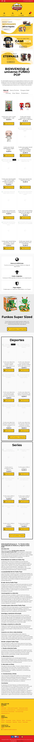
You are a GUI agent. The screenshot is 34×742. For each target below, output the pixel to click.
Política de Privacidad (13, 708)
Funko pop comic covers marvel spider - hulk (9, 117)
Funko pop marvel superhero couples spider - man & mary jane (25, 118)
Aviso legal (3, 708)
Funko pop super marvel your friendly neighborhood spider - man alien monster (25, 149)
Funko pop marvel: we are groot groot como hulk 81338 (25, 243)
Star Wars (16, 93)
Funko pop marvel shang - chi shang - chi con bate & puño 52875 (9, 243)
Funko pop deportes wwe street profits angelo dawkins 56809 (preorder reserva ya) (24, 364)
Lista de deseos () (29, 1)
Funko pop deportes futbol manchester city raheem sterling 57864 (24, 393)
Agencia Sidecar (20, 740)
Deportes (15, 722)
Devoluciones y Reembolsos (7, 711)
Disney (8, 93)
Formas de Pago (19, 711)
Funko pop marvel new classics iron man (25, 179)
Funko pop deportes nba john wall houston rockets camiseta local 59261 (9, 424)
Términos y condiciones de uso (8, 709)
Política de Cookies (23, 708)
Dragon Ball (24, 90)
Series (23, 720)
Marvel (5, 90)
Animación (28, 720)
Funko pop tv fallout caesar (8, 524)
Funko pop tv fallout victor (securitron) (24, 496)
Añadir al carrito (9, 123)
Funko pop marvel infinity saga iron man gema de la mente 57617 (25, 212)
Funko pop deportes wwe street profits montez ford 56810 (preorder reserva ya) (9, 394)
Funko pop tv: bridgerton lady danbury (9, 468)
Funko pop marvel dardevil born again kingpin (8, 148)
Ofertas (3, 720)
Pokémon (24, 93)
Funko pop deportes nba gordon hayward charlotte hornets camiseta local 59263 (24, 424)
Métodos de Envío (5, 713)
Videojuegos (8, 722)
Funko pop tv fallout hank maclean (24, 524)
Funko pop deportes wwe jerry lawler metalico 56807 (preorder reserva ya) (9, 364)
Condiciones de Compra (22, 709)
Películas (19, 720)
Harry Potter (14, 90)
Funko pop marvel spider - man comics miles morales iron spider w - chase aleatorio (9, 181)
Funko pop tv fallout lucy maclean (8, 496)
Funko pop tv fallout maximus (24, 467)
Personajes (25, 722)
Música (19, 722)
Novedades (8, 720)
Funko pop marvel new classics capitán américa (8, 211)
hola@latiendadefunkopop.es (10, 729)
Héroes (13, 720)
